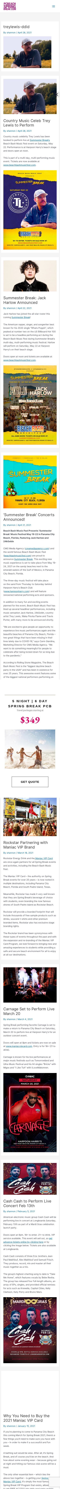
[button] (56, 94)
